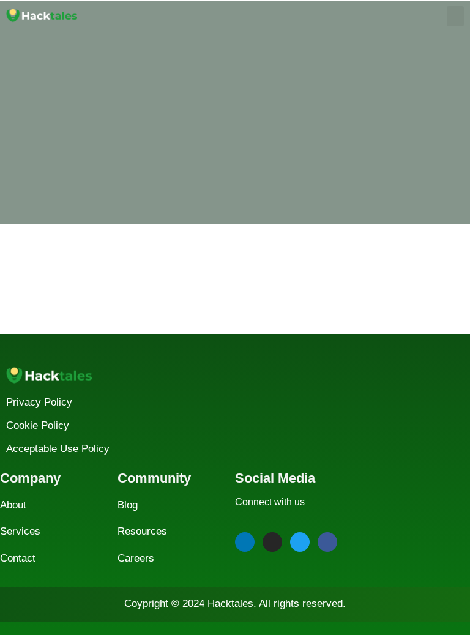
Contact (17, 558)
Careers (136, 558)
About (13, 505)
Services (20, 531)
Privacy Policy (39, 402)
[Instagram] (272, 542)
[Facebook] (327, 542)
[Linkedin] (245, 542)
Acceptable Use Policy (58, 449)
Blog (128, 505)
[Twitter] (300, 542)
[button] (455, 16)
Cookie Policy (37, 425)
